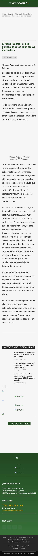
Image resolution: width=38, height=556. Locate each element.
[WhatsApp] (20, 337)
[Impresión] (35, 337)
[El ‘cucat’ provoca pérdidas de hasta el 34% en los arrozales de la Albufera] (7, 355)
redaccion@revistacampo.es (12, 510)
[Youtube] (14, 527)
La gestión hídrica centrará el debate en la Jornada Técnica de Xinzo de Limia (24, 365)
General (10, 14)
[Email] (30, 337)
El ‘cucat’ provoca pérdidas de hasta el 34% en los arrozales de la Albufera (24, 355)
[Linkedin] (25, 337)
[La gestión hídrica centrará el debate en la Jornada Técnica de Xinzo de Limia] (7, 365)
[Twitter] (20, 527)
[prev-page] (3, 386)
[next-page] (6, 386)
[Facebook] (11, 337)
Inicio (4, 14)
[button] (4, 3)
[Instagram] (9, 527)
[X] (16, 337)
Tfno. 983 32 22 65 (12, 505)
